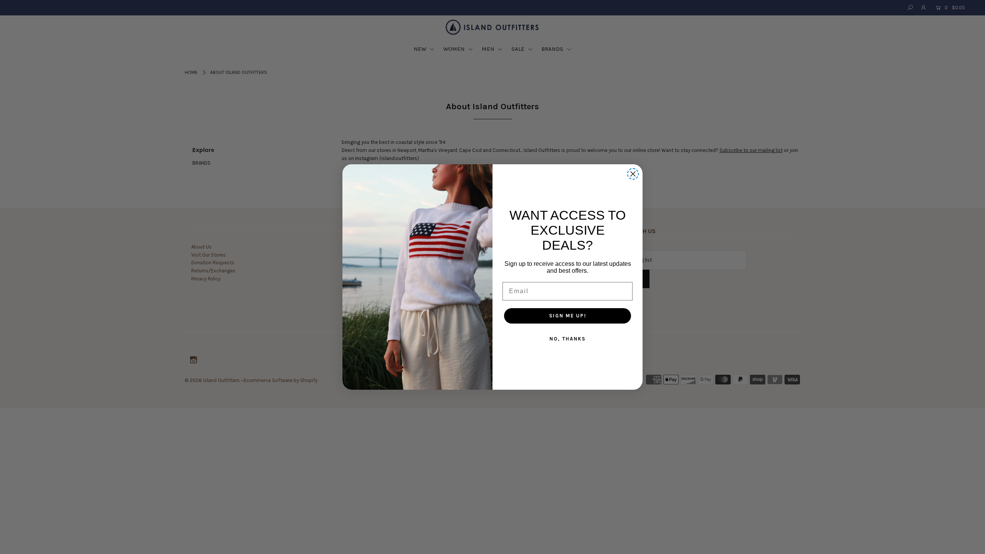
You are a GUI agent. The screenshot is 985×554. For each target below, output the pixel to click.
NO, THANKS (567, 339)
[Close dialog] (633, 174)
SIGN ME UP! (567, 316)
